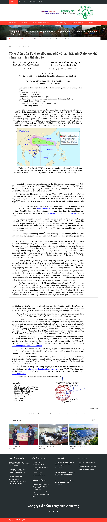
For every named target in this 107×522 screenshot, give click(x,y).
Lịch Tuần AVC (37, 470)
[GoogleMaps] (57, 511)
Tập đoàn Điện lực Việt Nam (41, 484)
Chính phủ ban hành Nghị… (48, 446)
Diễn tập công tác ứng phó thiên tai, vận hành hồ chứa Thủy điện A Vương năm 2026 (64, 463)
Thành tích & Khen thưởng (86, 469)
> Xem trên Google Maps (15, 476)
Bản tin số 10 (73, 446)
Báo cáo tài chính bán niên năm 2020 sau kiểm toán (38, 414)
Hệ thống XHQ (37, 462)
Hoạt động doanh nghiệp (41, 23)
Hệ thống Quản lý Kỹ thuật (40, 467)
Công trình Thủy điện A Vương (87, 466)
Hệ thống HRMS (37, 472)
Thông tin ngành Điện (15, 46)
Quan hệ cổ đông (77, 23)
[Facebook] (49, 511)
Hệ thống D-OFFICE (38, 465)
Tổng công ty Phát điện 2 (40, 487)
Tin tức (91, 23)
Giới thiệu (24, 23)
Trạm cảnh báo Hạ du (39, 475)
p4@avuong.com (17, 485)
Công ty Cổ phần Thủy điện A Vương (53, 506)
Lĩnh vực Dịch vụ (60, 23)
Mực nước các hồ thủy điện (40, 492)
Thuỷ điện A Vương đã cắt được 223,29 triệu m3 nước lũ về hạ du (72, 414)
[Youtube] (53, 511)
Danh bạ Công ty (37, 489)
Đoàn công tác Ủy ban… (17, 446)
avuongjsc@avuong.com (19, 472)
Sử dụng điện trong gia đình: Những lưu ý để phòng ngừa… (33, 2)
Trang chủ (12, 23)
